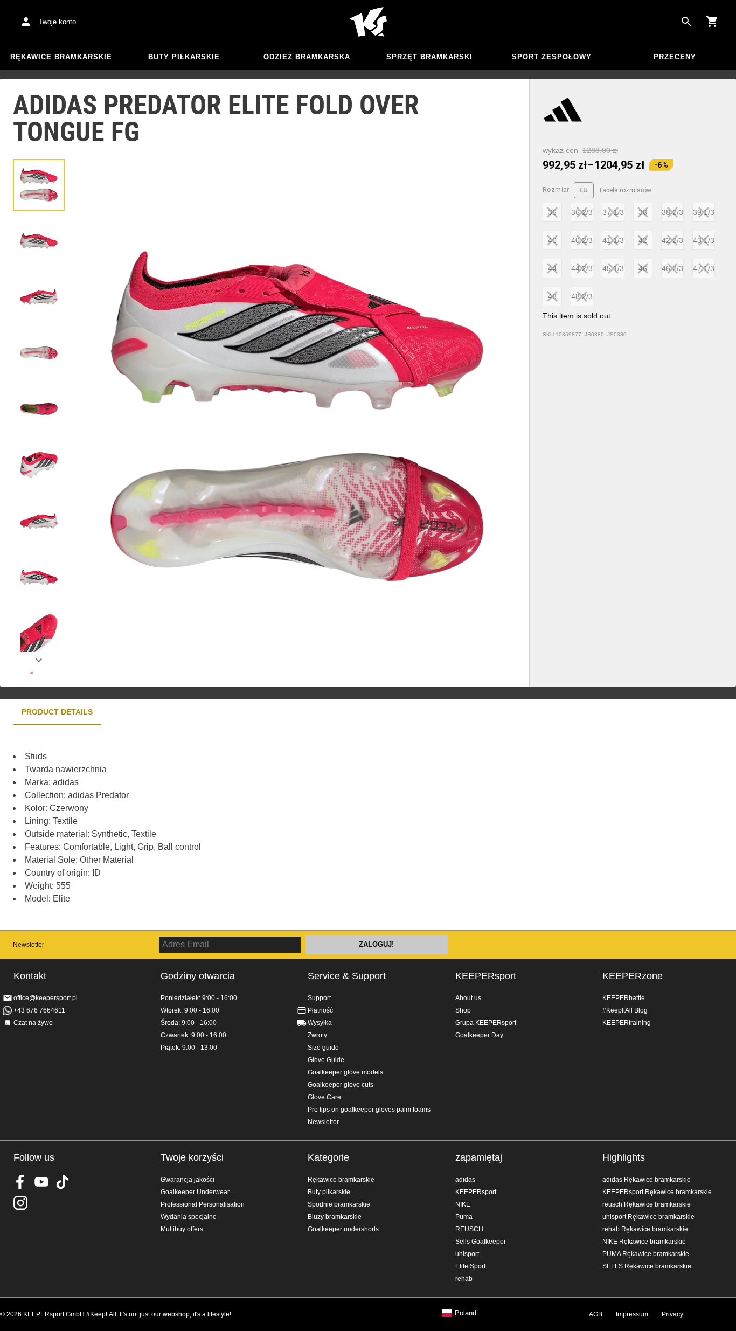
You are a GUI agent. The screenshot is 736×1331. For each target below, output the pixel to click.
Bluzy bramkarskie (335, 1217)
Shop (463, 1010)
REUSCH (469, 1229)
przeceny (675, 57)
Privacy (672, 1314)
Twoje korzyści (192, 1157)
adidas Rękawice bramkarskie (646, 1179)
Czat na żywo (33, 1023)
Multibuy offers (182, 1229)
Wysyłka (320, 1023)
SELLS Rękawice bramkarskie (646, 1266)
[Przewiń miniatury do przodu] (39, 660)
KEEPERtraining (626, 1023)
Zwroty (317, 1035)
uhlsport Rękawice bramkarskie (648, 1217)
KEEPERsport (485, 975)
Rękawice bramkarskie (61, 57)
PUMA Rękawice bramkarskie (645, 1254)
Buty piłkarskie (184, 57)
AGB (595, 1314)
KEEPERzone (632, 975)
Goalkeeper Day (479, 1035)
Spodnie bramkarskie (339, 1204)
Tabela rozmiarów (624, 190)
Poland (465, 1313)
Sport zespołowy (552, 57)
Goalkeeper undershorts (343, 1229)
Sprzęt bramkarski (429, 57)
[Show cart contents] (712, 21)
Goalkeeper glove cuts (340, 1085)
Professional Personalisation (203, 1204)
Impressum (632, 1314)
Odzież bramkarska (306, 57)
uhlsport (467, 1254)
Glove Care (324, 1097)
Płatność (320, 1010)
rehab (464, 1279)
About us (468, 998)
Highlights (623, 1157)
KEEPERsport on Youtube (41, 1182)
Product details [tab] (57, 712)
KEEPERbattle (623, 998)
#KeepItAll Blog (625, 1010)
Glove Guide (326, 1060)
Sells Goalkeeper (480, 1241)
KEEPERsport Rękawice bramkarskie (657, 1192)
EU (583, 190)
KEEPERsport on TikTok (62, 1182)
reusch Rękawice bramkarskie (646, 1204)
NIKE (462, 1204)
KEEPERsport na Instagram (20, 1203)
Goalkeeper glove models (345, 1072)
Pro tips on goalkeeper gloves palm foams (369, 1109)
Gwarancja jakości (187, 1179)
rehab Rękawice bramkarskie (645, 1229)
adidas (465, 1179)
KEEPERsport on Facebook (20, 1182)
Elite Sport (470, 1266)
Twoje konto (57, 22)
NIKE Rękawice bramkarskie (644, 1241)
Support (319, 998)
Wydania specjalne (189, 1217)
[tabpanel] (188, 827)
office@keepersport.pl (45, 998)
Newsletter (28, 944)
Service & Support (347, 975)
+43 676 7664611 (39, 1010)
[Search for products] (686, 21)
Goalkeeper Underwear (195, 1192)
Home (368, 22)
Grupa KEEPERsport (485, 1023)
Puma (464, 1217)
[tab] (39, 185)
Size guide (323, 1047)
